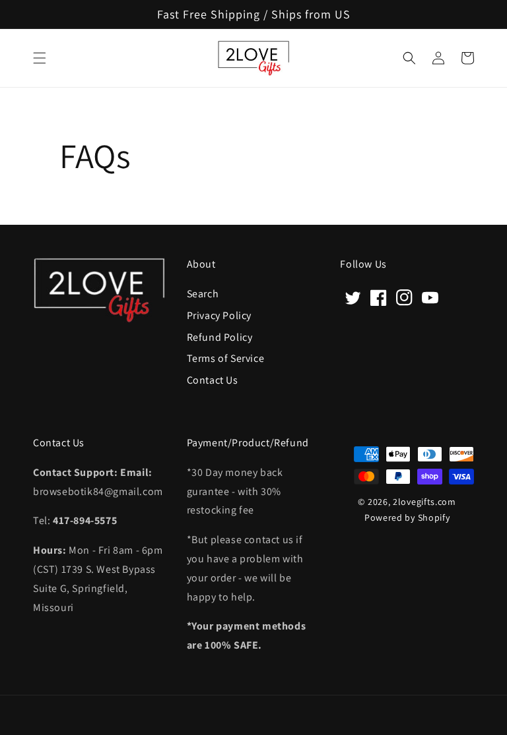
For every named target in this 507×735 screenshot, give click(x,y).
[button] (39, 58)
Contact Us (212, 379)
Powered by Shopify (407, 517)
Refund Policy (220, 336)
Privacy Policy (219, 315)
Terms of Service (226, 357)
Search (203, 294)
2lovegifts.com (424, 502)
